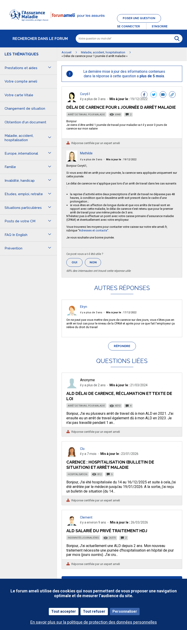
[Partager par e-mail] (163, 95)
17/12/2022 (121, 312)
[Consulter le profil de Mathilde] (71, 160)
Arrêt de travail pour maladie (86, 114)
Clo (82, 449)
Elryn (83, 307)
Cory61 (85, 94)
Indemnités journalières (83, 538)
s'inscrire (160, 26)
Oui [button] (77, 262)
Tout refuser (94, 611)
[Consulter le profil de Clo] (71, 456)
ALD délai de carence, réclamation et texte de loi (119, 396)
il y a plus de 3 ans (91, 159)
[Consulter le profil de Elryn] (71, 314)
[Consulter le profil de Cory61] (71, 101)
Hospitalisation (77, 474)
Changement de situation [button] (25, 108)
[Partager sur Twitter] (153, 95)
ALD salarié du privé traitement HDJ (106, 530)
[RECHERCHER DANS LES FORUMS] (176, 38)
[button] (93, 23)
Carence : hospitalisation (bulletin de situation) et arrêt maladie (110, 464)
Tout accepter (63, 611)
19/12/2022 (121, 159)
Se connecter (128, 26)
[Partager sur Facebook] (144, 95)
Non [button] (95, 264)
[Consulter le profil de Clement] (71, 524)
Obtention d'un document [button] (25, 122)
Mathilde (86, 153)
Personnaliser (124, 611)
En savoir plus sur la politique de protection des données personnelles (93, 622)
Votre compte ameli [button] (21, 81)
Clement (86, 517)
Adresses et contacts (93, 230)
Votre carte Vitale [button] (19, 95)
